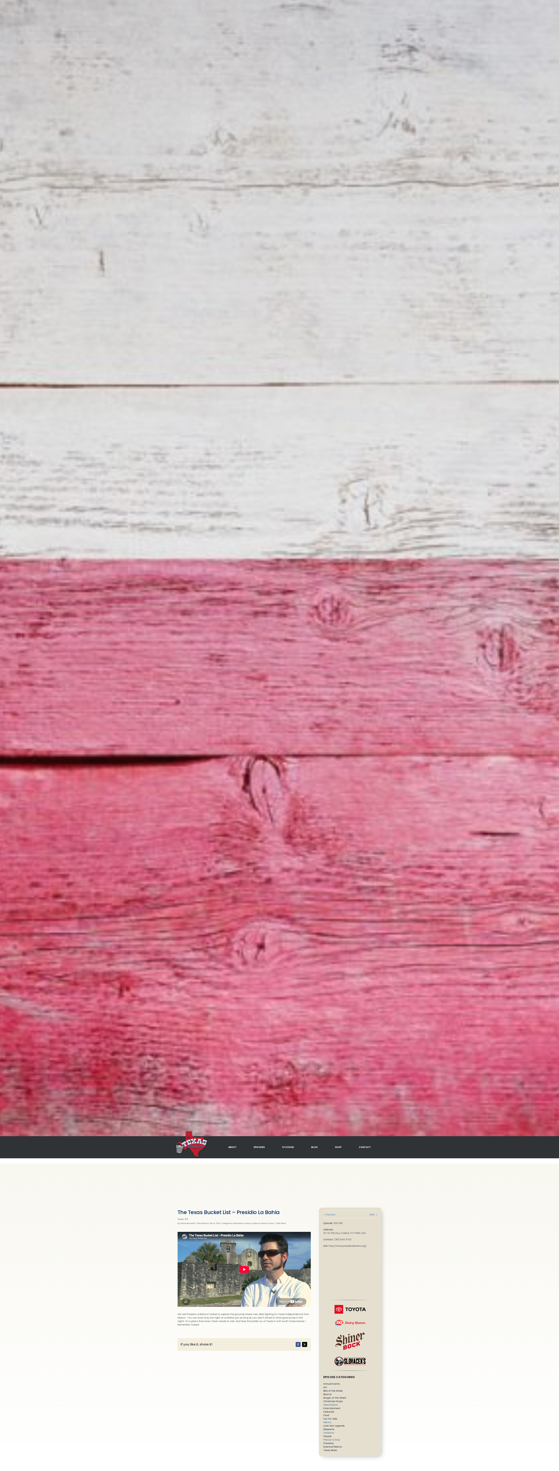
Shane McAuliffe (187, 1223)
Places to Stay (267, 1223)
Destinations (238, 1223)
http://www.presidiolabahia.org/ (347, 1246)
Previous (330, 1214)
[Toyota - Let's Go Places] (350, 1306)
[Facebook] (298, 1344)
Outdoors (256, 1223)
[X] (304, 1344)
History (248, 1223)
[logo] (191, 1131)
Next (372, 1214)
